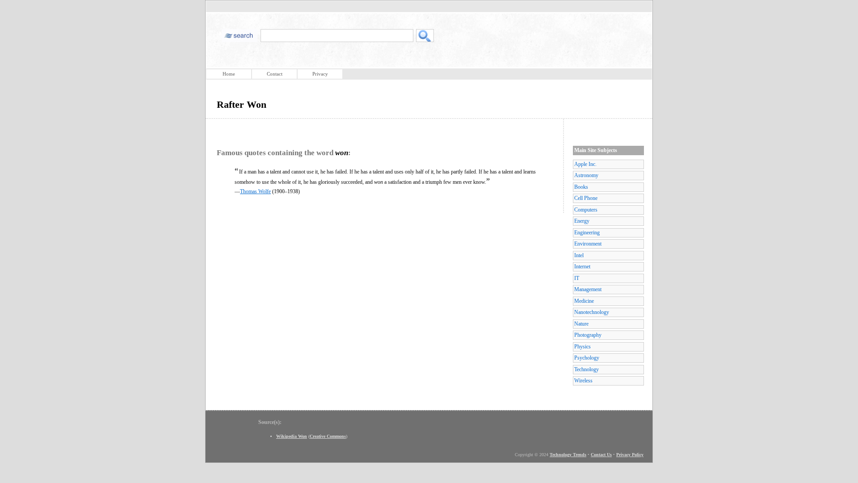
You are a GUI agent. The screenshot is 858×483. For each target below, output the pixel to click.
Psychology (586, 358)
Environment (587, 244)
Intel (579, 255)
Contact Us (601, 454)
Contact (274, 73)
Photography (587, 335)
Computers (585, 210)
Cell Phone (585, 198)
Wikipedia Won (291, 436)
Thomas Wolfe (255, 191)
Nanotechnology (591, 312)
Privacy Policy (630, 454)
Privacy (320, 73)
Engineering (587, 232)
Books (581, 187)
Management (587, 289)
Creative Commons (328, 436)
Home (229, 73)
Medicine (584, 301)
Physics (582, 346)
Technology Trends (568, 454)
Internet (582, 266)
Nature (581, 324)
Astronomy (586, 175)
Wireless (583, 380)
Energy (581, 221)
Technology (586, 369)
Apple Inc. (585, 164)
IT (576, 278)
